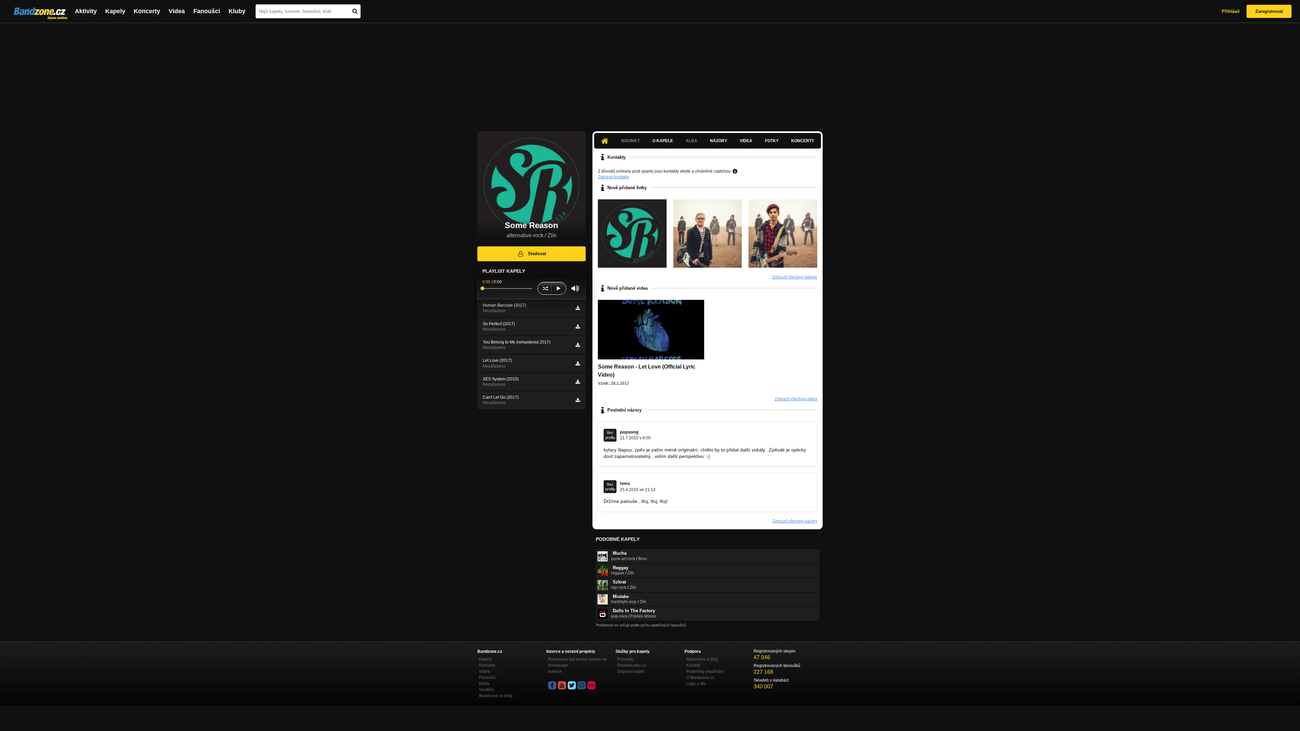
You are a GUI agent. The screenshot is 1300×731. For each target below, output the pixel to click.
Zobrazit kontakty (613, 177)
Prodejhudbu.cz (631, 665)
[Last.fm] (591, 685)
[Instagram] (582, 685)
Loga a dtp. (696, 683)
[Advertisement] (650, 73)
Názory (718, 140)
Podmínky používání (704, 671)
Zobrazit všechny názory (795, 521)
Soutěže (486, 689)
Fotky (772, 140)
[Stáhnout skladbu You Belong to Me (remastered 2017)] (577, 344)
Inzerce (555, 671)
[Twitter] (572, 685)
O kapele (662, 140)
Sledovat (537, 253)
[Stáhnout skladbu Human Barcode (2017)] (577, 308)
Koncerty (147, 11)
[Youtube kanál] (562, 685)
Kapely (115, 11)
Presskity (625, 659)
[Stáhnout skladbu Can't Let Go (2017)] (577, 400)
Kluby (237, 11)
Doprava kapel (630, 671)
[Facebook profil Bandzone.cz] (552, 685)
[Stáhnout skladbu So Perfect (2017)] (577, 326)
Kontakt (693, 665)
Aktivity (86, 11)
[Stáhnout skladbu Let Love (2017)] (577, 363)
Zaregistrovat (1269, 11)
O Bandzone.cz (700, 677)
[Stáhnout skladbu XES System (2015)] (577, 381)
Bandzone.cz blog (495, 695)
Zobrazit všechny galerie (794, 277)
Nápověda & (702, 659)
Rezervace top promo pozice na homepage (577, 662)
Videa (177, 11)
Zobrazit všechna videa (796, 399)
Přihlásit (1230, 11)
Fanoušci (206, 11)
